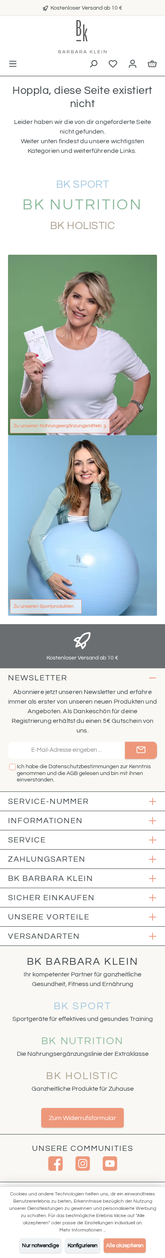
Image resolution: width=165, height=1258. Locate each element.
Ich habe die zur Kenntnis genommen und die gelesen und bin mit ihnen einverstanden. (84, 773)
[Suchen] (93, 64)
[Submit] (141, 750)
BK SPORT (83, 1006)
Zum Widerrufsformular (82, 1118)
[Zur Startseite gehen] (82, 36)
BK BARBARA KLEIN (83, 961)
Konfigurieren (82, 1245)
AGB (72, 773)
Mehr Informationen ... (82, 1230)
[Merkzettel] (113, 64)
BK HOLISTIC (82, 1076)
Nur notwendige (40, 1245)
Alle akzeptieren (124, 1245)
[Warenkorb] (152, 64)
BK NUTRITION (82, 1041)
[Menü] (13, 64)
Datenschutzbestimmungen (83, 766)
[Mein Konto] (132, 64)
